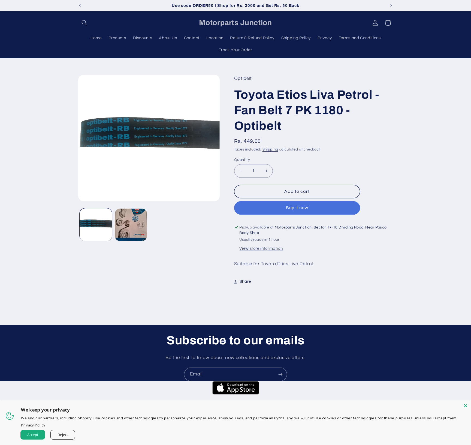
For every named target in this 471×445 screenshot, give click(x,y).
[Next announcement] (391, 5)
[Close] (465, 405)
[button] (84, 23)
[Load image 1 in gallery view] (96, 225)
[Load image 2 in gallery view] (131, 225)
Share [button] (245, 281)
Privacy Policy (33, 425)
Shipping (270, 149)
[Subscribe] (280, 374)
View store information (261, 249)
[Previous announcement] (80, 5)
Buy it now (297, 208)
